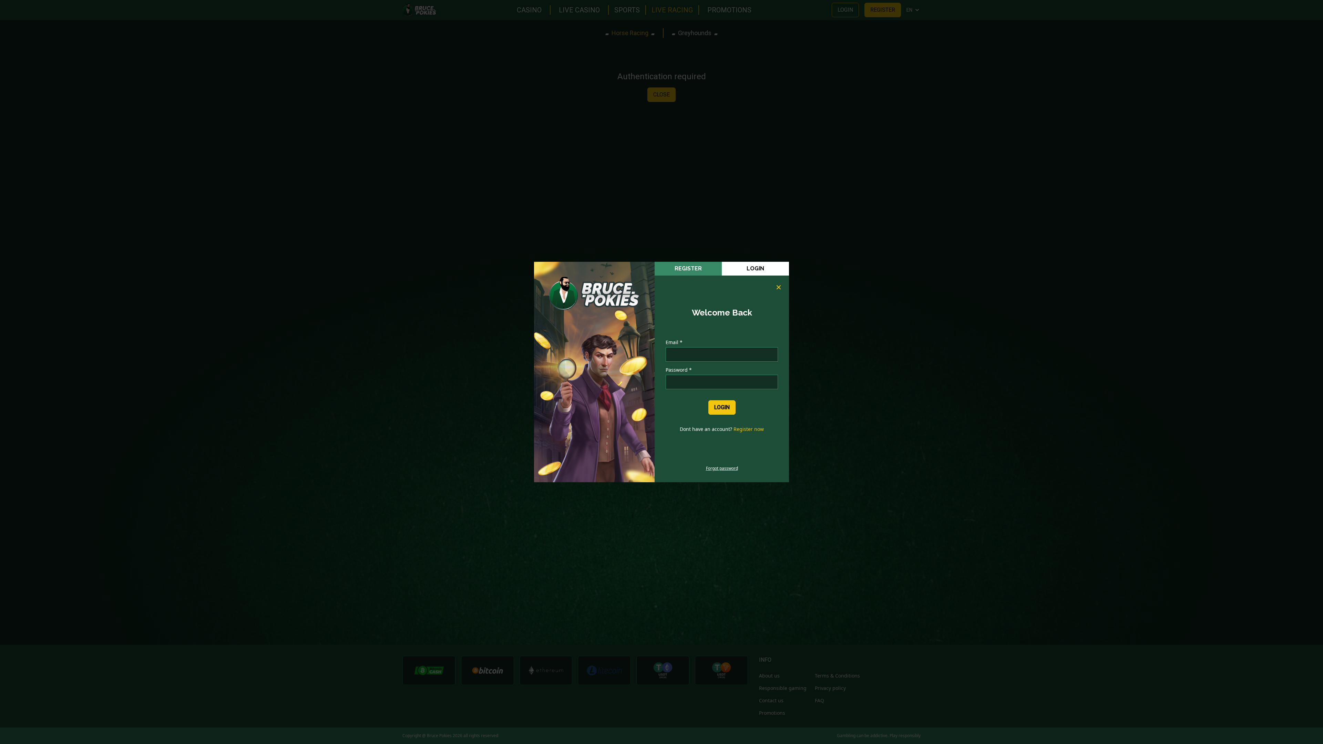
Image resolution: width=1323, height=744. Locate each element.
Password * (679, 369)
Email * (674, 342)
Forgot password (722, 468)
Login (755, 268)
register (688, 268)
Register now (749, 429)
